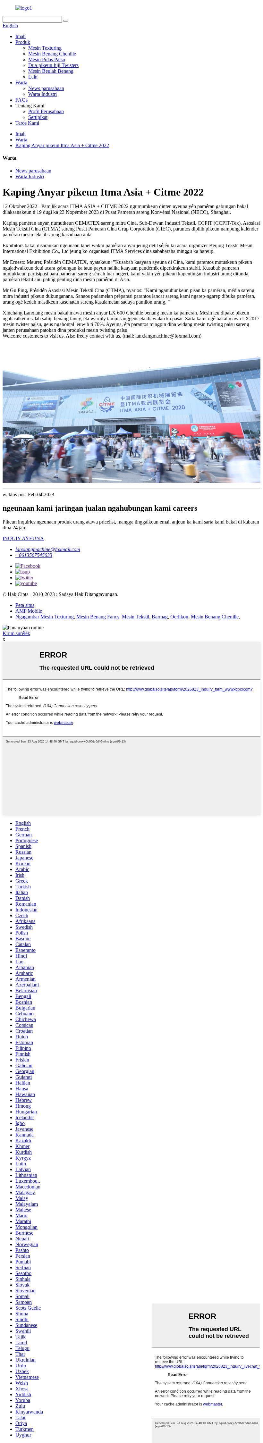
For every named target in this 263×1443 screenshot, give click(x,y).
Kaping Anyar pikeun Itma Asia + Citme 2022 (62, 145)
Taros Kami (27, 123)
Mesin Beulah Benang (50, 71)
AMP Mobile (28, 611)
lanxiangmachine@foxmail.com (47, 549)
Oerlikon (179, 616)
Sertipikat (37, 117)
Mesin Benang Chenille (52, 53)
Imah (20, 36)
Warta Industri (42, 94)
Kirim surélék (16, 633)
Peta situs (24, 605)
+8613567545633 (33, 555)
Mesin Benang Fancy (97, 616)
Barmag (160, 616)
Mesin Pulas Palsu (46, 59)
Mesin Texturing (45, 48)
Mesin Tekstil (135, 616)
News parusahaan (46, 88)
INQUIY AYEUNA (23, 538)
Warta (21, 82)
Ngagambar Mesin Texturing (44, 616)
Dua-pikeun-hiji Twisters (53, 65)
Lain (33, 77)
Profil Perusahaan (46, 111)
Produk (22, 42)
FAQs (21, 100)
